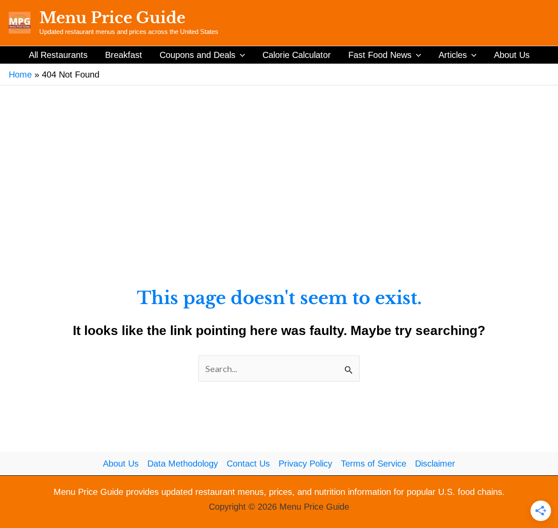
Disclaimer (435, 463)
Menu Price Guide (112, 17)
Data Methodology (182, 463)
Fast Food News (380, 55)
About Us (512, 55)
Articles (453, 55)
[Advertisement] (279, 151)
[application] (240, 55)
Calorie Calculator (296, 55)
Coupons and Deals (197, 55)
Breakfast (123, 55)
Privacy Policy (305, 463)
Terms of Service (373, 463)
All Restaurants (58, 55)
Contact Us (248, 463)
